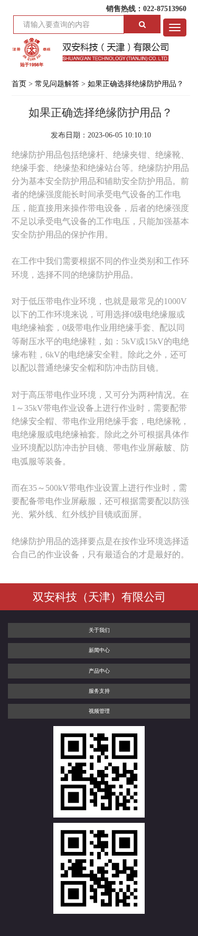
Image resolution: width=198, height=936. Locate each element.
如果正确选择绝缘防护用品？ (136, 84)
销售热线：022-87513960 (146, 9)
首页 (19, 84)
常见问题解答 (57, 84)
